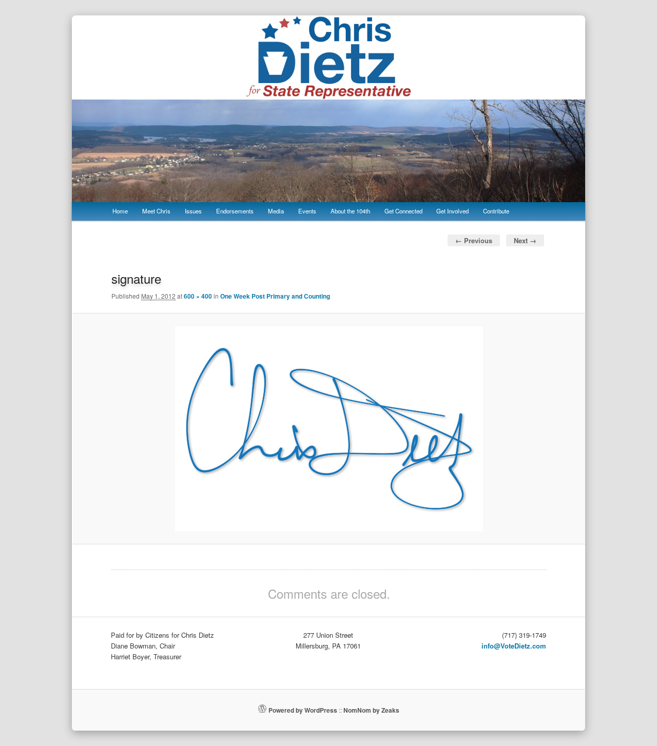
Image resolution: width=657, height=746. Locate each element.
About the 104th (350, 211)
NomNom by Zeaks (371, 710)
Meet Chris (156, 211)
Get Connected (403, 211)
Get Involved (452, 211)
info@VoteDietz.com (513, 646)
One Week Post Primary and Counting (275, 296)
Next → (525, 240)
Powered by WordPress (302, 710)
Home (120, 211)
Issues (193, 211)
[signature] (329, 429)
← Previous (473, 240)
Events (307, 211)
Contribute (496, 211)
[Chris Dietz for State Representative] (328, 92)
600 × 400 (198, 296)
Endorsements (235, 211)
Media (276, 211)
